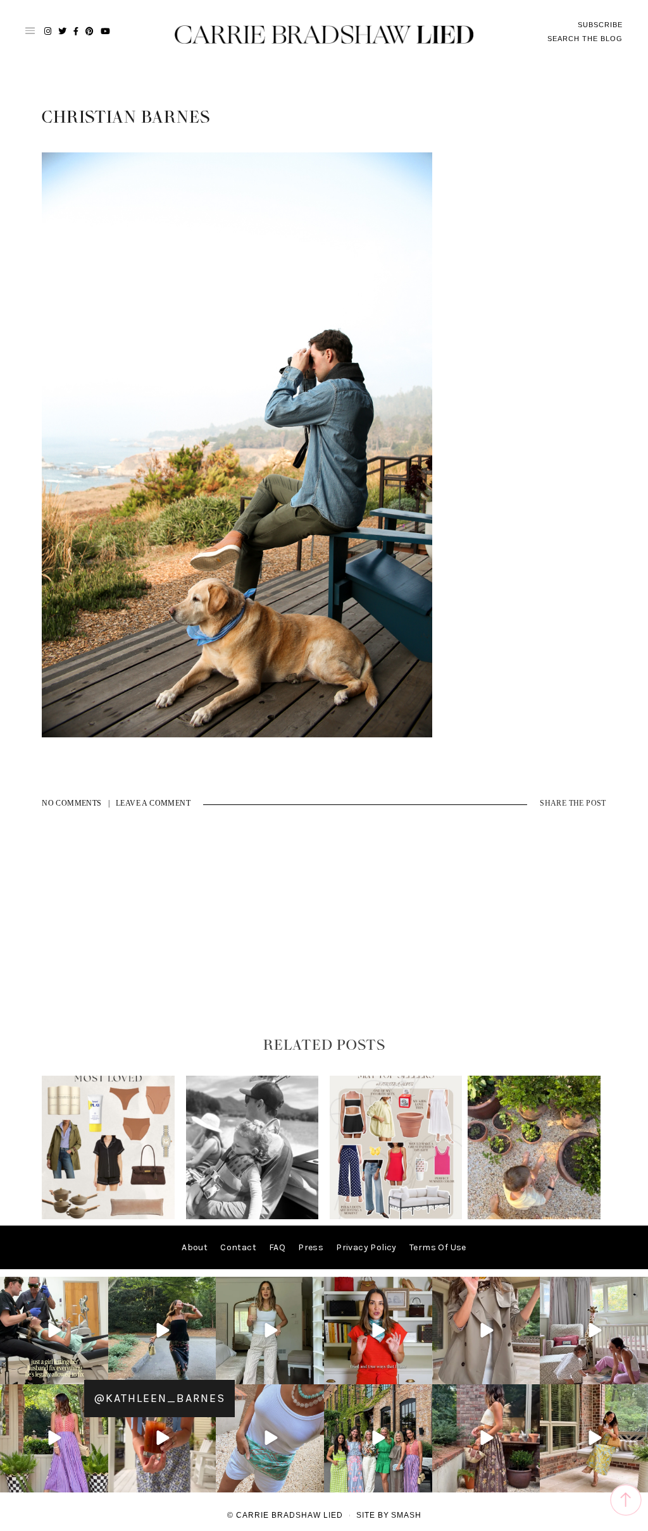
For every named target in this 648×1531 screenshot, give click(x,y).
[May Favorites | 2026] (396, 1216)
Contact (238, 1247)
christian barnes (126, 117)
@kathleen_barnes (159, 1398)
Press (310, 1247)
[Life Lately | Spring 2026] (534, 1216)
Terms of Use (437, 1247)
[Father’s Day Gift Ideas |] (252, 1216)
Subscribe (600, 24)
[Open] (54, 1331)
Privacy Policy (366, 1247)
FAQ (277, 1247)
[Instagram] (97, 1372)
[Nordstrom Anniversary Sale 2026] (108, 1216)
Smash (406, 1515)
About (195, 1247)
